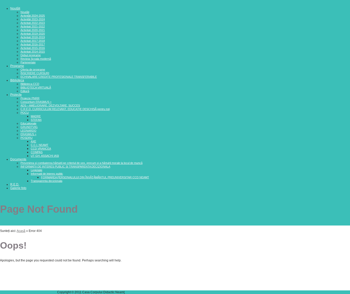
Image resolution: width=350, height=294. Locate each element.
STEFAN (36, 119)
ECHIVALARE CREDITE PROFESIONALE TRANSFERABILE (58, 76)
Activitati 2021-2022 (32, 26)
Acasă (21, 231)
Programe (17, 66)
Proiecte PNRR (29, 98)
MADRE (36, 116)
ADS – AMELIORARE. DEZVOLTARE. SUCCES (50, 105)
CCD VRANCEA (41, 148)
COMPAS (37, 152)
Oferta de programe (32, 69)
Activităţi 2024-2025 (32, 15)
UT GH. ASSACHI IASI (45, 155)
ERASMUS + (28, 134)
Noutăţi (24, 12)
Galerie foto (18, 188)
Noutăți (15, 8)
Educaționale (28, 123)
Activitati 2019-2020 (32, 33)
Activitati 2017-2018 (32, 40)
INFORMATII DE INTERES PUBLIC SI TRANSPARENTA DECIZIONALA (65, 166)
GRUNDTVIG (29, 127)
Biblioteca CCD (29, 83)
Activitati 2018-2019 (32, 37)
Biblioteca (17, 80)
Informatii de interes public (47, 173)
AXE (33, 141)
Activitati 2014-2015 (32, 51)
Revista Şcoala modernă (35, 58)
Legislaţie (36, 170)
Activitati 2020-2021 (32, 30)
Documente (18, 159)
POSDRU (26, 137)
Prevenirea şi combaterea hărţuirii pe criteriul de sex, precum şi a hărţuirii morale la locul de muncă (81, 162)
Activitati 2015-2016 (32, 48)
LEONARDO (28, 130)
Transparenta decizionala (46, 180)
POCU (24, 112)
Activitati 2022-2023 (32, 22)
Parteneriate (28, 62)
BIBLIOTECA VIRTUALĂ (35, 87)
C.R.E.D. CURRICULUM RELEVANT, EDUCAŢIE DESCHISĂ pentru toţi (65, 109)
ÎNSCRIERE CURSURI (34, 73)
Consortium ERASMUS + (36, 101)
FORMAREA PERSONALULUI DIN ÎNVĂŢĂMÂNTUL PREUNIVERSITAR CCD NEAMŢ (95, 177)
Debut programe (30, 55)
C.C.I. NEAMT (39, 144)
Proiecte (16, 94)
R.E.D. (14, 184)
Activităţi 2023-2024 (32, 19)
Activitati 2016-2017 (32, 44)
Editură (24, 91)
